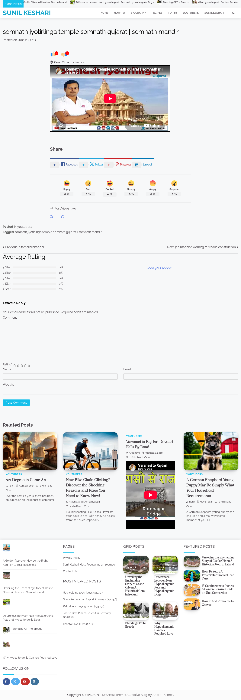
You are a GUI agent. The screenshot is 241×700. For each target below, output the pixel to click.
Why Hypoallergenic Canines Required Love (188, 2)
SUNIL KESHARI (27, 13)
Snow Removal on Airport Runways (84, 599)
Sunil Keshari (214, 12)
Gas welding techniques (78, 592)
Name (7, 369)
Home (104, 12)
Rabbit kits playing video (78, 606)
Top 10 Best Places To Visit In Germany (87, 613)
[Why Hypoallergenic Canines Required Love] (6, 645)
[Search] (233, 13)
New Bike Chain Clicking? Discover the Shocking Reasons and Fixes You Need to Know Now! (88, 488)
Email (127, 369)
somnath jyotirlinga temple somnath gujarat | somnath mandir (58, 232)
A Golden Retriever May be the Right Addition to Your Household (25, 562)
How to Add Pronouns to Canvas (218, 603)
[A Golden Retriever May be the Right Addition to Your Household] (6, 548)
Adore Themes (163, 695)
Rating (7, 364)
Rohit (11, 485)
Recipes (157, 12)
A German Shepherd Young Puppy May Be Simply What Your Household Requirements (210, 488)
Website (8, 384)
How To (119, 12)
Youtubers (191, 12)
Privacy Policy (71, 557)
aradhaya (74, 501)
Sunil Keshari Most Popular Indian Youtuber (89, 564)
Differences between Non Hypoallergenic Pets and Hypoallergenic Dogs (81, 2)
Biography (138, 12)
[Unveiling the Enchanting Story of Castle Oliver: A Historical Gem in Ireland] (6, 576)
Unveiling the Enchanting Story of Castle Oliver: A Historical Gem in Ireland (28, 590)
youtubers (24, 227)
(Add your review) (159, 268)
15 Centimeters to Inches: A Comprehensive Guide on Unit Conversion (218, 589)
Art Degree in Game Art (26, 480)
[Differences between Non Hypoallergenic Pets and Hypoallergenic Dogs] (6, 603)
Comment (10, 317)
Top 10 (172, 12)
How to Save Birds (74, 624)
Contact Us (70, 571)
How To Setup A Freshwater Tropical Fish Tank (218, 575)
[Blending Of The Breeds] (6, 631)
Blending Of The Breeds (142, 2)
